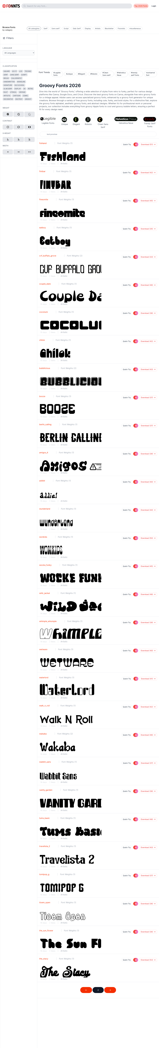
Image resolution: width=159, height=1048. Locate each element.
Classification (10, 66)
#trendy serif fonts (135, 74)
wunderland (44, 509)
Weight (6, 108)
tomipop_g (44, 874)
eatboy (42, 227)
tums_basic (44, 818)
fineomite (43, 199)
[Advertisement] (79, 17)
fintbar (42, 171)
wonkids (43, 537)
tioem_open (44, 902)
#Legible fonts (56, 74)
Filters (10, 38)
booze (42, 396)
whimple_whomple (48, 621)
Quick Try (127, 144)
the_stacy (43, 958)
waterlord (43, 677)
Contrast (7, 121)
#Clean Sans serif (106, 74)
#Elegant (81, 74)
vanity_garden (45, 790)
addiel (42, 480)
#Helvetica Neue (121, 74)
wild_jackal (44, 593)
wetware (43, 649)
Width (5, 146)
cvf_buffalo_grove (47, 255)
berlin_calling (45, 424)
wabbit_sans (45, 762)
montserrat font (150, 74)
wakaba (43, 733)
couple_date (45, 284)
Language (7, 48)
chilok (42, 340)
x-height (7, 133)
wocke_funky (45, 565)
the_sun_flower (46, 930)
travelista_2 (44, 846)
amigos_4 (43, 452)
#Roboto (93, 74)
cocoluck (43, 312)
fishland (43, 143)
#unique (69, 74)
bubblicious (44, 368)
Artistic (64, 163)
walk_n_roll (44, 705)
